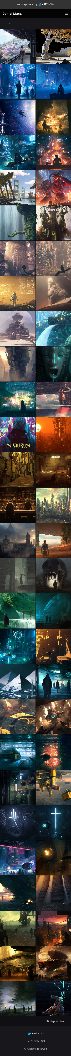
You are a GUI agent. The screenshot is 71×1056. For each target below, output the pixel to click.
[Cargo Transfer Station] (53, 771)
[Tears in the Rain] (18, 383)
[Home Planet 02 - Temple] (53, 630)
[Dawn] (18, 348)
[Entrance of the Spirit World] (18, 595)
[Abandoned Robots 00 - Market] (18, 948)
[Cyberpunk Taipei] (18, 842)
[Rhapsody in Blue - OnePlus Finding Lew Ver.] (18, 137)
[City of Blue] (18, 66)
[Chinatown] (53, 137)
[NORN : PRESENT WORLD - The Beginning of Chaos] (53, 489)
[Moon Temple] (18, 313)
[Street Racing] (18, 630)
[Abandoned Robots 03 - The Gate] (53, 877)
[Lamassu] (53, 278)
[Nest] (53, 842)
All (10, 23)
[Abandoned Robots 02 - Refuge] (18, 912)
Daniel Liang (12, 13)
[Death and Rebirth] (18, 242)
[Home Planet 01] (18, 665)
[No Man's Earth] (53, 524)
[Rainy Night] (53, 101)
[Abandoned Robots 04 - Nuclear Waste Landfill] (18, 877)
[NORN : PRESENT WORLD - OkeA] (18, 454)
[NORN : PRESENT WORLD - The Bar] (18, 489)
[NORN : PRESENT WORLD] (18, 419)
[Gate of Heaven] (53, 807)
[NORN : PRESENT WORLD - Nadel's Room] (53, 454)
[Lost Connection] (53, 701)
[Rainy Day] (18, 560)
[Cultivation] (53, 595)
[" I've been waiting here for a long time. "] (53, 665)
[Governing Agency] (18, 807)
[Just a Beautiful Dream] (18, 101)
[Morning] (53, 242)
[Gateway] (53, 383)
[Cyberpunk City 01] (18, 771)
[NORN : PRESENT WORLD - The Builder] (53, 419)
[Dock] (18, 736)
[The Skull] (53, 560)
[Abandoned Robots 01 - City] (53, 912)
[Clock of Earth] (18, 701)
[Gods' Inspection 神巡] (53, 172)
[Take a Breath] (53, 66)
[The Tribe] (18, 983)
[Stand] (18, 207)
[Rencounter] (53, 207)
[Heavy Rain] (53, 313)
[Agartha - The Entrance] (53, 348)
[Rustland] (18, 278)
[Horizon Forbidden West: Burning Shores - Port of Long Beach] (18, 172)
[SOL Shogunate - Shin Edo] (18, 31)
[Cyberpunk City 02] (53, 736)
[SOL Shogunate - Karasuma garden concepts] (53, 31)
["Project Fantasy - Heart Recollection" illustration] (18, 524)
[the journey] (53, 948)
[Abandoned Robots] (53, 983)
